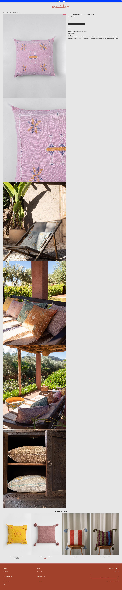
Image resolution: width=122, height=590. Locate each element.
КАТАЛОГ (5, 568)
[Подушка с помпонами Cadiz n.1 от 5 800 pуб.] (76, 534)
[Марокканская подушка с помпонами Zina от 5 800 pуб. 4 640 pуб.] (46, 534)
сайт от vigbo (61, 587)
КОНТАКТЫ (39, 571)
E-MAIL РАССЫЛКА (41, 576)
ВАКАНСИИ (39, 581)
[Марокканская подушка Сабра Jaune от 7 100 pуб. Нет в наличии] (17, 534)
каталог (4, 12)
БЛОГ (4, 584)
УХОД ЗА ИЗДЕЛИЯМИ (7, 576)
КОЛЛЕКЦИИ (5, 571)
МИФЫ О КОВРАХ (6, 581)
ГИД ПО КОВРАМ (6, 579)
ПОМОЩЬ (39, 579)
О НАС (38, 568)
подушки (8, 12)
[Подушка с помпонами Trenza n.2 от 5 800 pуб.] (105, 534)
